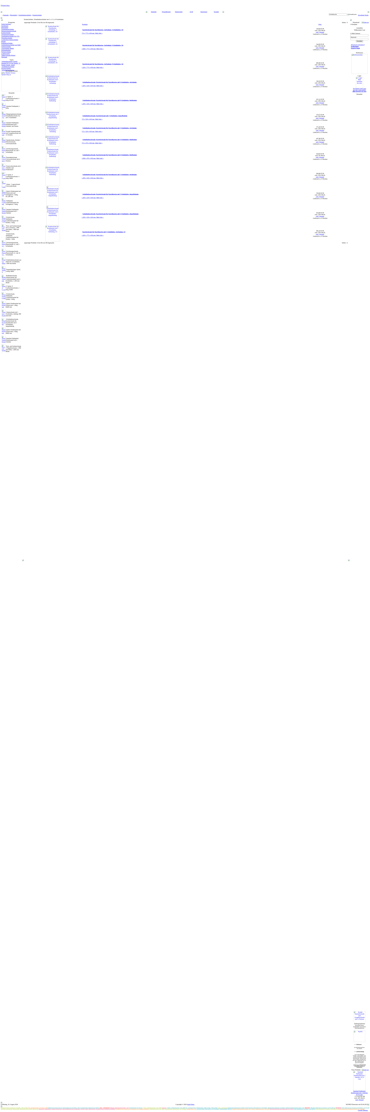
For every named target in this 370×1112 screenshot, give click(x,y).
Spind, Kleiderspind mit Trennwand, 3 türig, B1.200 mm (324, 1107)
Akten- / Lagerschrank (222, 1107)
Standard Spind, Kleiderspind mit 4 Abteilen (90, 1107)
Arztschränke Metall (7, 48)
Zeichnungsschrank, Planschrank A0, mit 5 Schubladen (256, 1107)
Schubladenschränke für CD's (10, 36)
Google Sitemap (363, 1110)
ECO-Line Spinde (12, 63)
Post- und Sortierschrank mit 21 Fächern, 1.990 (38, 1107)
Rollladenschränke (7, 43)
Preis (319, 24)
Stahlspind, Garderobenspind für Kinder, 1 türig (119, 1107)
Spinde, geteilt (10, 65)
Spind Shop (307, 1107)
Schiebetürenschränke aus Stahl (11, 45)
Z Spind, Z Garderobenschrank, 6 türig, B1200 (152, 1107)
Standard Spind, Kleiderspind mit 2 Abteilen (236, 1107)
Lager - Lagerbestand (104, 1107)
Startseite (153, 12)
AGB (191, 12)
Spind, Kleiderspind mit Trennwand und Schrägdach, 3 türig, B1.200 (355, 1107)
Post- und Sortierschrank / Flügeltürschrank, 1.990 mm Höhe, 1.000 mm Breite (201, 1107)
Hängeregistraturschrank (8, 31)
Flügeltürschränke (6, 38)
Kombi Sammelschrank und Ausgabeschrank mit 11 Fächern (359, 1021)
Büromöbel (13, 15)
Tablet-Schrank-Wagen (8, 55)
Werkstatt (4, 57)
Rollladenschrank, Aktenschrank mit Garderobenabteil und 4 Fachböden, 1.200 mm (65, 1107)
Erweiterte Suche (363, 15)
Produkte (85, 24)
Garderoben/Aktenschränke (9, 40)
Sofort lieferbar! (6, 24)
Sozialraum (4, 26)
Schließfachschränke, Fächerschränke (8, 67)
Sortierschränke (6, 47)
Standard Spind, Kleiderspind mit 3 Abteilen (276, 1107)
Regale (3, 41)
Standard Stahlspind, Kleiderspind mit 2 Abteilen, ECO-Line (359, 1092)
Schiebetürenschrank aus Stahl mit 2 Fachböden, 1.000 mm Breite (14, 1107)
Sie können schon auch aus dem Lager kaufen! (359, 90)
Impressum (204, 12)
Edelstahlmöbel (6, 50)
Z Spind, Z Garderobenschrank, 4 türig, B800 (176, 1107)
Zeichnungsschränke (7, 34)
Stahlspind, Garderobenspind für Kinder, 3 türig (294, 1107)
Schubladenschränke (24, 15)
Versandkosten (166, 12)
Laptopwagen (5, 53)
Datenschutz (178, 12)
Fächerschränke (6, 52)
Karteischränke (37, 15)
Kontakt (216, 12)
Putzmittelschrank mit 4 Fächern (135, 1107)
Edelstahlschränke (7, 61)
